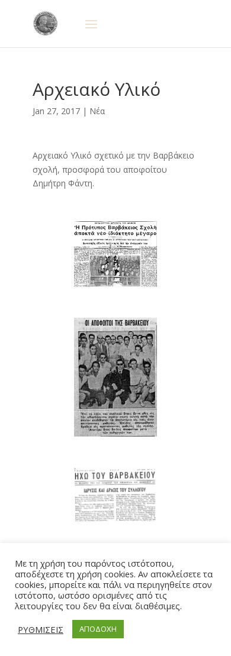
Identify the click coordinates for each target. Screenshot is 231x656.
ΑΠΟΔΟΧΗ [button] (98, 628)
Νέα (97, 111)
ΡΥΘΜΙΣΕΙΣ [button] (40, 629)
